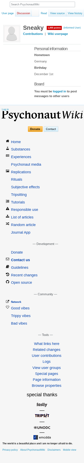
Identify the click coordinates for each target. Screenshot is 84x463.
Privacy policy (10, 449)
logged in (59, 91)
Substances (20, 149)
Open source (21, 282)
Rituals (16, 179)
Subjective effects (25, 187)
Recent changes (24, 275)
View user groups (46, 368)
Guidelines (19, 267)
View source (57, 13)
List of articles (22, 217)
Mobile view (69, 449)
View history (75, 13)
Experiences (21, 157)
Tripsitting (19, 195)
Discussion (23, 13)
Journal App (20, 232)
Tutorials (18, 202)
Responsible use (24, 210)
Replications (21, 172)
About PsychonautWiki (32, 449)
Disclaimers (54, 449)
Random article (23, 225)
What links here (46, 344)
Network (16, 301)
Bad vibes (19, 323)
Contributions (33, 34)
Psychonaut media (26, 164)
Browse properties (46, 386)
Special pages (46, 374)
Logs (47, 362)
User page (8, 13)
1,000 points (54, 27)
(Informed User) (72, 27)
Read (44, 13)
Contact (51, 129)
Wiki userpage (58, 34)
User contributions (46, 356)
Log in (5, 109)
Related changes (46, 350)
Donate (35, 129)
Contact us (20, 260)
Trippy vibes (21, 316)
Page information (47, 380)
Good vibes (20, 308)
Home (16, 142)
